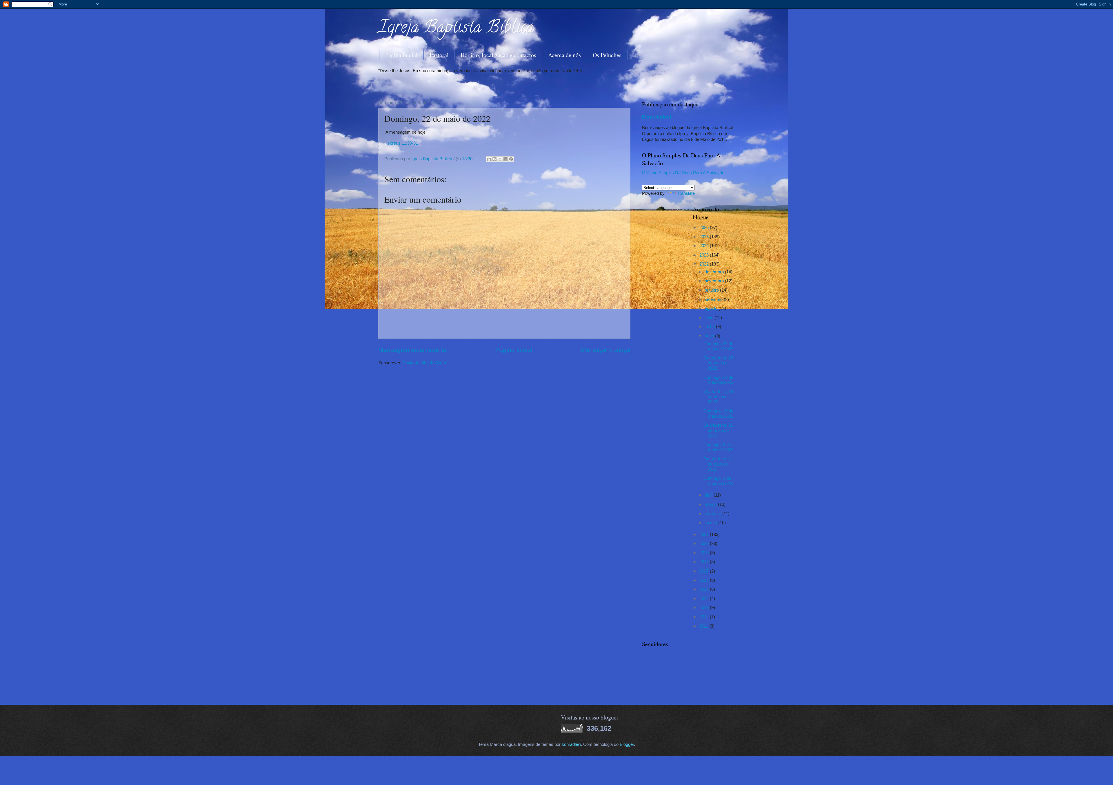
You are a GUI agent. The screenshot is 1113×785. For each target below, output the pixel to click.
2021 (704, 534)
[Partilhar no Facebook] (505, 159)
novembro (715, 281)
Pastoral (439, 55)
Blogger (627, 744)
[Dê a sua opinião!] (494, 159)
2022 (704, 264)
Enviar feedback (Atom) (425, 363)
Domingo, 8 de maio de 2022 (718, 447)
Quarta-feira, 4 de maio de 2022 (717, 464)
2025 (704, 237)
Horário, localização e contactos (498, 55)
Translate (686, 193)
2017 (704, 571)
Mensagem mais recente (412, 349)
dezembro (715, 272)
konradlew (571, 744)
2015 (704, 589)
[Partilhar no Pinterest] (511, 159)
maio (710, 336)
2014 (704, 598)
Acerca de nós (564, 55)
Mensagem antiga (605, 349)
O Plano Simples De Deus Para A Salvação (683, 172)
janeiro (711, 522)
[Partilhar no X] (500, 159)
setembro (714, 299)
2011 (704, 626)
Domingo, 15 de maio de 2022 (718, 414)
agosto (712, 308)
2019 (704, 552)
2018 (704, 561)
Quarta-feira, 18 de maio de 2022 (718, 396)
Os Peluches (607, 55)
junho (710, 326)
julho (709, 317)
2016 (704, 580)
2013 (704, 607)
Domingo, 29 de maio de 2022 (718, 346)
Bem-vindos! (656, 117)
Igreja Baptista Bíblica (456, 28)
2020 (704, 543)
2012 (704, 617)
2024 (704, 246)
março (711, 504)
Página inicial (401, 55)
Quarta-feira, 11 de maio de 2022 (718, 430)
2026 (704, 227)
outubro (712, 290)
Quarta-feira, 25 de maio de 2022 (718, 363)
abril (709, 495)
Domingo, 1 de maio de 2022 (718, 481)
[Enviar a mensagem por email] (489, 159)
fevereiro (713, 513)
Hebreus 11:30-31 (401, 143)
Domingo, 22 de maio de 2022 (718, 380)
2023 (704, 255)
